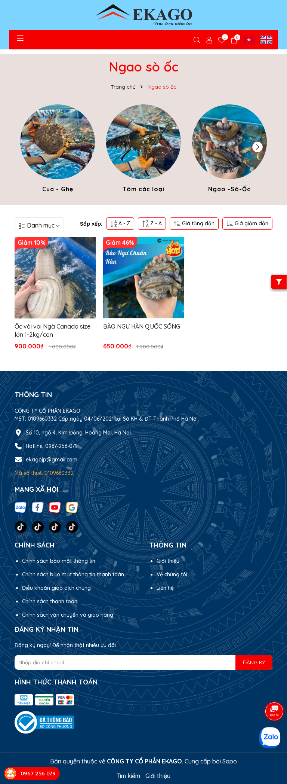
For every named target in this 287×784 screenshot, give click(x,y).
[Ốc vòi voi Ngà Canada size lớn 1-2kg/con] (55, 277)
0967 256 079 (38, 773)
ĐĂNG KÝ (254, 662)
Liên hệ (165, 588)
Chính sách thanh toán (49, 601)
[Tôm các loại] (143, 149)
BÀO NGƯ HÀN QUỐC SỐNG (141, 326)
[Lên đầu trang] (272, 682)
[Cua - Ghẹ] (57, 149)
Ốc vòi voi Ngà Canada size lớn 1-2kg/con (52, 330)
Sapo (229, 761)
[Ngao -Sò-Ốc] (229, 149)
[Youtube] (55, 506)
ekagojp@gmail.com (51, 459)
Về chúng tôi (172, 574)
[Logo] (143, 15)
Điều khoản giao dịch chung (56, 588)
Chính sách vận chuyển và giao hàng (67, 614)
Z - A (155, 223)
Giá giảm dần (250, 223)
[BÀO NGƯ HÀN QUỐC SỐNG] (143, 277)
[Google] (72, 506)
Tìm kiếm (128, 776)
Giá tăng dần (197, 223)
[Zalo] (21, 506)
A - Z (123, 223)
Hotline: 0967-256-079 (52, 446)
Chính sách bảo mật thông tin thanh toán (73, 574)
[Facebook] (38, 506)
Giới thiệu (168, 561)
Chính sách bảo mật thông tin (58, 561)
